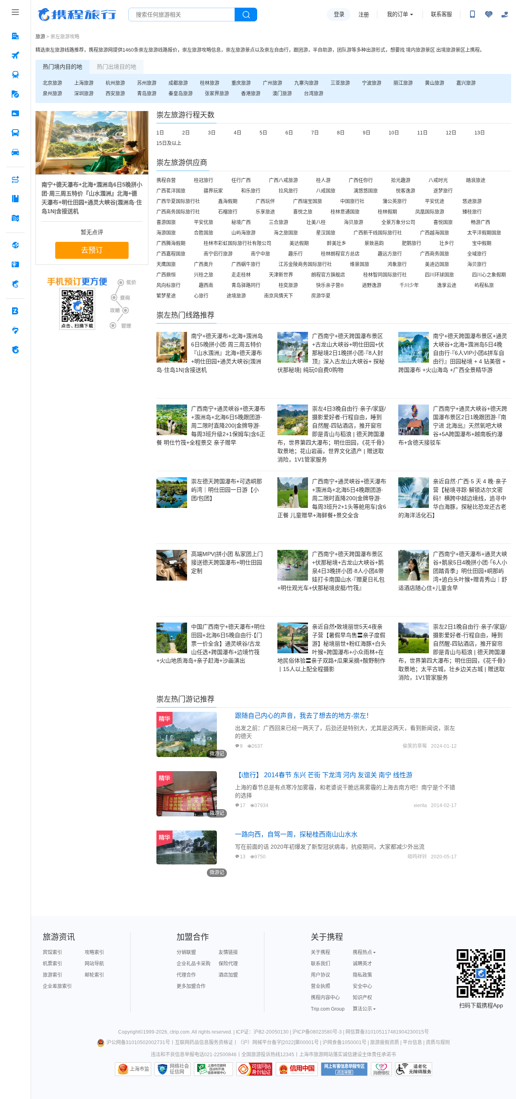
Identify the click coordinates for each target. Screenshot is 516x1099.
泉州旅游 (52, 93)
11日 (422, 133)
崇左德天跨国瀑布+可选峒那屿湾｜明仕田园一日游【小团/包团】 (226, 489)
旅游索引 (52, 975)
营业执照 (320, 986)
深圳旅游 (84, 93)
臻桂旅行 (472, 212)
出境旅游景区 (450, 50)
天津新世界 (281, 275)
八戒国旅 (325, 191)
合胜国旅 (203, 233)
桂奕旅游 (288, 285)
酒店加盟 (228, 975)
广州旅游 (272, 83)
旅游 (40, 37)
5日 (263, 133)
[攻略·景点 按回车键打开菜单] (15, 198)
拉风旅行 (288, 191)
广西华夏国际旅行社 (178, 201)
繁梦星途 (166, 296)
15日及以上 (168, 143)
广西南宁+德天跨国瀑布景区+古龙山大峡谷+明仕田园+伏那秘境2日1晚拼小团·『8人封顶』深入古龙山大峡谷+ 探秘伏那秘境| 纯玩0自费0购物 (331, 353)
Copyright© (130, 1032)
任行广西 (241, 180)
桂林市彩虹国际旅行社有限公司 (237, 243)
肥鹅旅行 (411, 243)
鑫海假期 (227, 201)
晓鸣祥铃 (417, 857)
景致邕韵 (374, 243)
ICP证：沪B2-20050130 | (264, 1032)
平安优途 (434, 201)
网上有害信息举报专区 (344, 1069)
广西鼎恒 (166, 275)
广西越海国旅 (434, 233)
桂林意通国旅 (345, 212)
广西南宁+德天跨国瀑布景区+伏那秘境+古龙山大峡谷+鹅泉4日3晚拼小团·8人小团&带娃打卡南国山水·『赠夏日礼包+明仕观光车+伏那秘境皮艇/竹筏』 (331, 571)
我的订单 (397, 14)
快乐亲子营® (330, 285)
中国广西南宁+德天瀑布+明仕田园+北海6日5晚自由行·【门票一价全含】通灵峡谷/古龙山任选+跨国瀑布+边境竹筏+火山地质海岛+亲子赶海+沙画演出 (210, 643)
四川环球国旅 (439, 275)
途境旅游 (236, 296)
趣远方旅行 (390, 254)
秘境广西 (241, 222)
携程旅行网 (77, 14)
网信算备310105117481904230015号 (387, 1032)
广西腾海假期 (170, 243)
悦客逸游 (405, 191)
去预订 (92, 250)
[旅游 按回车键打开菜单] (15, 94)
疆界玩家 (213, 191)
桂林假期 (387, 212)
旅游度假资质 (384, 1042)
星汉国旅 (325, 233)
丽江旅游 (403, 83)
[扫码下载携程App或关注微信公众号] (472, 14)
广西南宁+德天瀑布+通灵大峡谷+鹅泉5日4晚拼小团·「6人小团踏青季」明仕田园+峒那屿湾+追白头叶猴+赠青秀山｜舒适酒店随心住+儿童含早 (452, 571)
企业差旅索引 (57, 986)
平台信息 (412, 1042)
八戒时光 (438, 180)
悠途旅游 (472, 201)
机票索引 (52, 964)
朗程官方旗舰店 (328, 275)
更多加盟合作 (191, 986)
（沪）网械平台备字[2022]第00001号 (278, 1042)
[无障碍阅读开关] (489, 14)
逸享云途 (446, 285)
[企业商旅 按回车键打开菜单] (15, 310)
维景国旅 (359, 264)
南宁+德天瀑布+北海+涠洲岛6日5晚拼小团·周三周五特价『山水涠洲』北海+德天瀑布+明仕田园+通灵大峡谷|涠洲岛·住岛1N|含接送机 (209, 353)
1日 (160, 133)
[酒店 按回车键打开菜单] (15, 35)
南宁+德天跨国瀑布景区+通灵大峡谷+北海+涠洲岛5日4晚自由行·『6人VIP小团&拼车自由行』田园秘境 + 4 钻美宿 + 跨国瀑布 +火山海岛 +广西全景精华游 (452, 353)
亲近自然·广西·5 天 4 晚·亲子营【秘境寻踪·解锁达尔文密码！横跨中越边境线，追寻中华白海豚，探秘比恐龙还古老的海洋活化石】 (452, 498)
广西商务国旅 (434, 254)
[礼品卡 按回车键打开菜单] (15, 264)
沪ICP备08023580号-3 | (318, 1032)
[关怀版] (505, 14)
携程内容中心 (325, 997)
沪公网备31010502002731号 (138, 1042)
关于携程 (320, 952)
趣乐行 (295, 254)
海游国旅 (166, 233)
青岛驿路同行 (245, 285)
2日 (186, 133)
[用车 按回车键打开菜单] (15, 152)
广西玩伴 (265, 201)
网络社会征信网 (179, 1069)
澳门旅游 (282, 93)
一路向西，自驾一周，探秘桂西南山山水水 (296, 834)
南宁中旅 (260, 254)
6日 (289, 133)
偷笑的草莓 (415, 746)
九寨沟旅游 (306, 83)
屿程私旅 (484, 285)
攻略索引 (94, 952)
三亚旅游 (340, 83)
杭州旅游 (115, 83)
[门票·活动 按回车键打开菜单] (15, 113)
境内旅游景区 (420, 50)
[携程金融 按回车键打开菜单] (15, 283)
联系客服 (441, 14)
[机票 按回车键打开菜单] (15, 55)
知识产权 (362, 997)
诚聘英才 (362, 964)
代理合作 (186, 975)
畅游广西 (480, 222)
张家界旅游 (217, 93)
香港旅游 (250, 93)
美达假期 (299, 243)
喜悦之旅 (302, 212)
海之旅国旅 (286, 233)
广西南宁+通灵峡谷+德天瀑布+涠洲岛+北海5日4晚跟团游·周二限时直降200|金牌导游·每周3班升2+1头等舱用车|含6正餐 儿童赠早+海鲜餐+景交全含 (331, 498)
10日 (394, 133)
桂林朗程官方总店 (340, 254)
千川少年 (409, 285)
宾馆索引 (52, 952)
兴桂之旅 (203, 275)
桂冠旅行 (203, 180)
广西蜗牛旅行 (245, 264)
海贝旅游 (353, 222)
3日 (212, 133)
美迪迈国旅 (437, 264)
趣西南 (206, 285)
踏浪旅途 (475, 180)
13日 (479, 133)
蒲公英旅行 (395, 201)
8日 (341, 133)
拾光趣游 (400, 180)
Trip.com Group (328, 1009)
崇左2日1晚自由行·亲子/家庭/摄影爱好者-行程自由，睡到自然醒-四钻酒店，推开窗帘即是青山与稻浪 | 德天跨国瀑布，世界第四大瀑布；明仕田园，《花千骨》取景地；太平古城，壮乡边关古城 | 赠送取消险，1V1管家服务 (452, 652)
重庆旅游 (241, 83)
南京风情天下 (278, 296)
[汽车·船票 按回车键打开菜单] (15, 132)
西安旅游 (115, 93)
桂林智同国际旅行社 (385, 275)
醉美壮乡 (336, 243)
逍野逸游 (371, 285)
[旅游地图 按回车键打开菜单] (15, 218)
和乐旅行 (250, 191)
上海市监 (139, 1069)
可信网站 (254, 1069)
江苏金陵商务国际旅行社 (305, 264)
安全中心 (362, 986)
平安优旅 (203, 222)
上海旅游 (84, 83)
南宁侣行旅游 (218, 254)
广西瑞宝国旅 (307, 201)
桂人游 (323, 180)
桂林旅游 (209, 83)
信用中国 (297, 1069)
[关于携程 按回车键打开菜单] (15, 349)
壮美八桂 (316, 222)
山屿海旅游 (243, 233)
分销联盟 (186, 952)
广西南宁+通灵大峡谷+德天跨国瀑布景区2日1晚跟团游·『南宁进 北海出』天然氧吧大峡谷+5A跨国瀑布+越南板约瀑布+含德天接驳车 (452, 425)
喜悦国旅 (443, 222)
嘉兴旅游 (466, 83)
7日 (315, 133)
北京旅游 (52, 83)
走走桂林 (241, 275)
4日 (237, 133)
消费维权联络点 (381, 1069)
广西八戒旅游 (283, 180)
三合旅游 (278, 222)
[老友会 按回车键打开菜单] (15, 330)
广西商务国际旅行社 (178, 212)
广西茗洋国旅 (170, 191)
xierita (420, 805)
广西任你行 (361, 180)
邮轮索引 (94, 975)
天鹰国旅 (166, 264)
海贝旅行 (477, 264)
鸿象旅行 (397, 264)
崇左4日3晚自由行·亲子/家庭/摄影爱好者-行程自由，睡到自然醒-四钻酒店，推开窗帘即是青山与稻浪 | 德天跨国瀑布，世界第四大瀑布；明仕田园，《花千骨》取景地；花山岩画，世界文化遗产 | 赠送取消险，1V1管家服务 (331, 434)
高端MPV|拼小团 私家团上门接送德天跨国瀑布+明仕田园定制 (227, 562)
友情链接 (228, 952)
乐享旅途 (265, 212)
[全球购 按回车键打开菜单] (15, 245)
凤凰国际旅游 (429, 212)
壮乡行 (446, 243)
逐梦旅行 (443, 191)
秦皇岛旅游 (181, 93)
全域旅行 (477, 254)
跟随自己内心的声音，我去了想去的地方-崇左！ (303, 715)
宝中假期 (481, 243)
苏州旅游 (146, 83)
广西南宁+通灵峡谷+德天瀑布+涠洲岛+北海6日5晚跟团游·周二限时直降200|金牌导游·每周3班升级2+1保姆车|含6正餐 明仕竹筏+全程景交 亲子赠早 (210, 425)
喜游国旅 (166, 222)
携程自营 (166, 180)
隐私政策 (362, 975)
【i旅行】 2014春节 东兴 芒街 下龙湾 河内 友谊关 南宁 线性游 (323, 775)
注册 (363, 14)
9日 (366, 133)
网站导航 (94, 964)
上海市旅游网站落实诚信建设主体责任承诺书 (347, 1054)
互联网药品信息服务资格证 (204, 1042)
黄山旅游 (434, 83)
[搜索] (246, 14)
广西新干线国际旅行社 (378, 233)
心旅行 (201, 296)
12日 (451, 133)
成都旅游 (178, 83)
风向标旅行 (168, 285)
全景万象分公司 (398, 222)
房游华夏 (321, 296)
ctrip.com (179, 1032)
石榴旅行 (227, 212)
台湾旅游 (313, 93)
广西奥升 (203, 264)
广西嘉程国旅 (170, 254)
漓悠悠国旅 (366, 191)
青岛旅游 (146, 93)
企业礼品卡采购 (193, 964)
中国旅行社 (352, 201)
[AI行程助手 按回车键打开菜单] (15, 179)
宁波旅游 (371, 83)
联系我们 (320, 964)
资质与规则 (438, 1042)
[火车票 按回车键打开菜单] (15, 74)
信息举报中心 (213, 1069)
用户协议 (320, 975)
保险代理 (228, 964)
